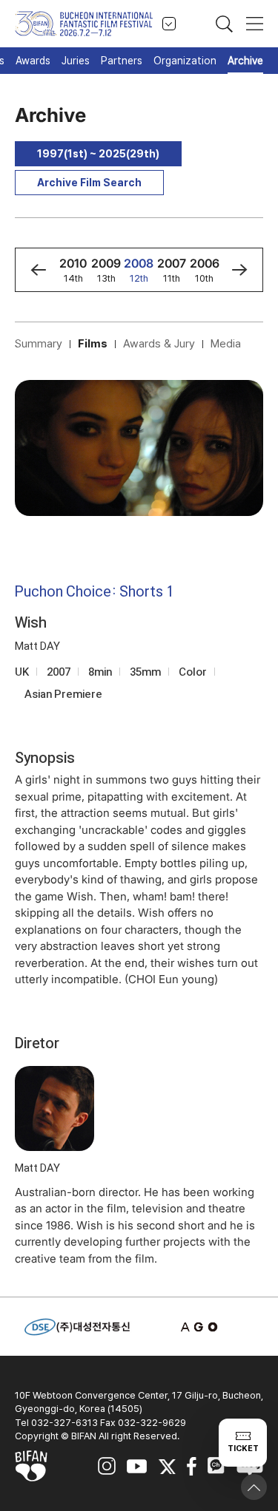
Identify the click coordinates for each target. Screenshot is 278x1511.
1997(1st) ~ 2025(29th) (98, 154)
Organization (184, 61)
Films (92, 343)
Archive (245, 61)
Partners (121, 61)
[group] (73, 270)
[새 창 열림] (201, 1327)
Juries (76, 61)
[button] (38, 270)
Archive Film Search (89, 183)
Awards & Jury (159, 343)
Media (226, 343)
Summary (38, 343)
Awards (33, 61)
